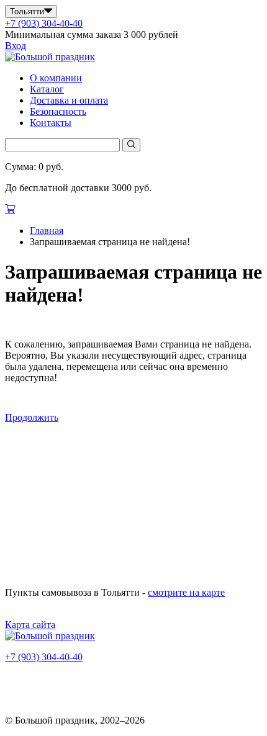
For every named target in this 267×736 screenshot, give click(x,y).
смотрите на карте (186, 592)
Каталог (47, 89)
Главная (46, 230)
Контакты (50, 122)
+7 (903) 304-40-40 (44, 23)
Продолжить (31, 417)
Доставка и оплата (69, 100)
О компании (56, 78)
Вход (15, 45)
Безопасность (58, 111)
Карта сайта (30, 624)
